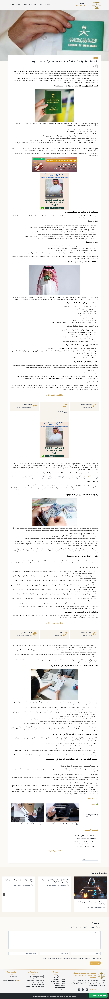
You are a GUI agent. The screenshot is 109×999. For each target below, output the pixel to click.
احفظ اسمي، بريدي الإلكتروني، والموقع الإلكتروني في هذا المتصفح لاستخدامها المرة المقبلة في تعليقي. (70, 958)
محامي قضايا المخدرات (59, 979)
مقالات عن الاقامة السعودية (90, 859)
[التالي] (4, 894)
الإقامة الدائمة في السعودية (90, 476)
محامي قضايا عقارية (59, 983)
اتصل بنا (24, 4)
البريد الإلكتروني (63, 953)
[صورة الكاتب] (96, 66)
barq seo (87, 66)
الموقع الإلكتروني (31, 953)
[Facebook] (83, 989)
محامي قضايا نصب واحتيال (58, 981)
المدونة (17, 4)
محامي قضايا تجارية (59, 976)
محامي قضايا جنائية (59, 987)
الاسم (97, 953)
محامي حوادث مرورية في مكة (87, 844)
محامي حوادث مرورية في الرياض (86, 846)
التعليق (97, 932)
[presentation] (90, 887)
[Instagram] (79, 989)
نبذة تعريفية (33, 4)
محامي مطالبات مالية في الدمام (86, 838)
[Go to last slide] (105, 894)
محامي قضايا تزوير (60, 985)
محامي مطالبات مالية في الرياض (86, 835)
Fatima (96, 907)
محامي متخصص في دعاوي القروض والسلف (83, 841)
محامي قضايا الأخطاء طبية (58, 978)
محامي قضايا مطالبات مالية (57, 989)
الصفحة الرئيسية (44, 4)
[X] (86, 989)
